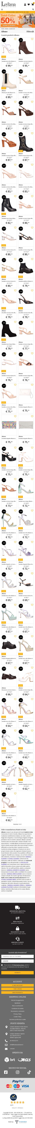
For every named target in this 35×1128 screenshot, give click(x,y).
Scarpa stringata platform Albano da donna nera (9, 658)
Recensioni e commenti (17, 1011)
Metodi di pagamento (17, 1000)
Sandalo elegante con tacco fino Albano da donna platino (26, 784)
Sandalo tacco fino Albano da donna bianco (9, 61)
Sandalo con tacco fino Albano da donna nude (9, 187)
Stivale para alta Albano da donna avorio (9, 92)
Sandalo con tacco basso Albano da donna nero (26, 595)
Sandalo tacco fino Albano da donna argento (26, 532)
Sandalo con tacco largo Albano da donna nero (26, 250)
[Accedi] (25, 4)
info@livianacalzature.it (16, 1044)
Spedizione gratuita (17, 911)
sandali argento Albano (16, 870)
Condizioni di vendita (17, 1008)
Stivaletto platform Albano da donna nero (26, 281)
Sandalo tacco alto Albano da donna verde (9, 627)
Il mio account (17, 985)
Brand (6, 28)
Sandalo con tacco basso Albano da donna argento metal (9, 250)
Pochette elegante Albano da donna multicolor (9, 438)
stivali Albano (13, 858)
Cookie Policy (17, 1016)
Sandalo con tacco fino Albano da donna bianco (26, 187)
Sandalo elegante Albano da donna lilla (26, 564)
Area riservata (17, 992)
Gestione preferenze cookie (17, 1019)
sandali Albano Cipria (15, 885)
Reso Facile (17, 921)
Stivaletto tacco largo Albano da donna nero (9, 218)
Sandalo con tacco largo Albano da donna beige (26, 344)
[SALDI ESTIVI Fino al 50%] (17, 20)
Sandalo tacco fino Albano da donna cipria (9, 815)
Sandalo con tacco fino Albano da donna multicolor (26, 92)
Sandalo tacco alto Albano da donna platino (26, 658)
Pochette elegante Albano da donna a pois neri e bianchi (26, 438)
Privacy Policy (17, 1014)
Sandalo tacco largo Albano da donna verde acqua (26, 501)
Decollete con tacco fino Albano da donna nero (26, 312)
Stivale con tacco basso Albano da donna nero (26, 155)
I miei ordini (17, 989)
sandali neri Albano (14, 874)
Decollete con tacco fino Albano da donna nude (9, 312)
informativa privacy (19, 965)
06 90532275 (14, 1040)
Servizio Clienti (17, 942)
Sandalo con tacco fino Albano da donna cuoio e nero (9, 124)
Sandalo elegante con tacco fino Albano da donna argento (9, 564)
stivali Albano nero (8, 879)
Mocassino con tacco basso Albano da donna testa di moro (9, 690)
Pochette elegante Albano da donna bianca (26, 407)
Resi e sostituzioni (17, 1005)
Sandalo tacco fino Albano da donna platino (26, 721)
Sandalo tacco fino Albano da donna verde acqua (9, 532)
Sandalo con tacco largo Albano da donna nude (26, 218)
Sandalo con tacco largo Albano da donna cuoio (9, 155)
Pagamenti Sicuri (17, 932)
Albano (4, 59)
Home (2, 28)
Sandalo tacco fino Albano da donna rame (9, 721)
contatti (12, 1048)
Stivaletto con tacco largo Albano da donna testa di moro (26, 61)
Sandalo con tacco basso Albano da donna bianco (9, 375)
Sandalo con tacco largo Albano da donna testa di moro (26, 124)
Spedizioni (17, 1003)
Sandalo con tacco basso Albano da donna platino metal (9, 281)
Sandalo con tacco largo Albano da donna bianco (26, 470)
